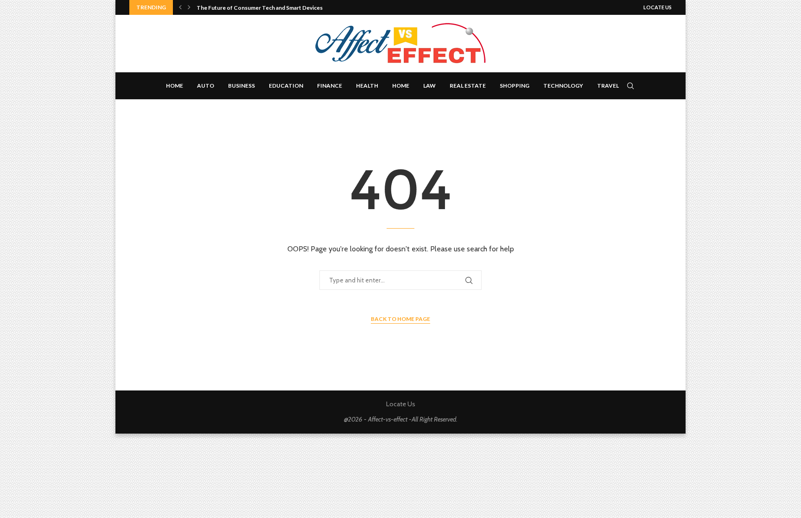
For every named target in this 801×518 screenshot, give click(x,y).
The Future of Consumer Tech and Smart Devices (260, 7)
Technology (563, 85)
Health (367, 85)
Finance (329, 85)
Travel (608, 85)
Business (241, 85)
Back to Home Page (400, 318)
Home (174, 85)
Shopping (514, 85)
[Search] (630, 85)
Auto (205, 85)
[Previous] (180, 7)
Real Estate (468, 85)
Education (286, 85)
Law (429, 85)
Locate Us (657, 7)
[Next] (189, 7)
